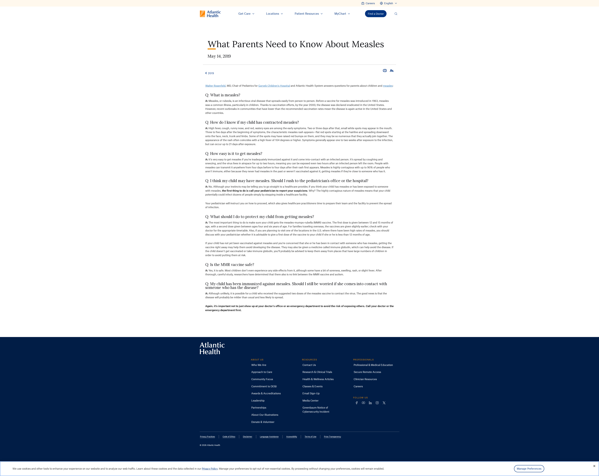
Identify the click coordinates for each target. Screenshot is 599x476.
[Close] (594, 466)
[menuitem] (368, 3)
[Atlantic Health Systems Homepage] (212, 348)
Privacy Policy (210, 468)
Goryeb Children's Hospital (274, 85)
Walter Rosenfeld (215, 85)
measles (388, 85)
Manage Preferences (529, 468)
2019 (211, 73)
